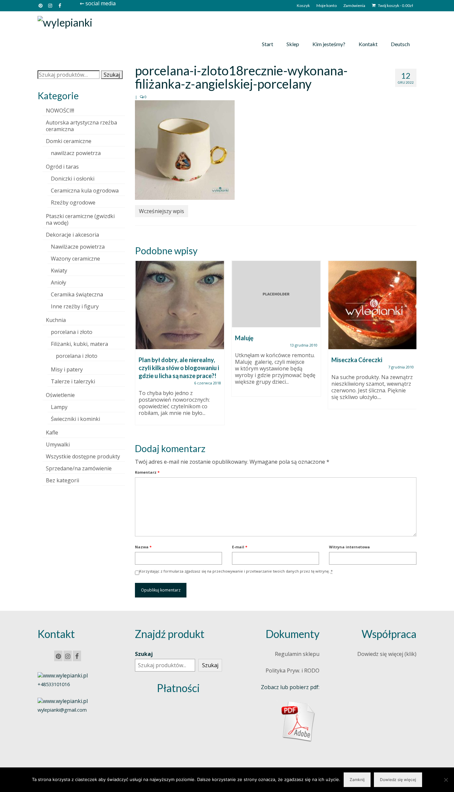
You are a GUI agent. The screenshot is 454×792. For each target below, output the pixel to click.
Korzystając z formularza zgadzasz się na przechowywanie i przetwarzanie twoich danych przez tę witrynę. (236, 571)
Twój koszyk (395, 5)
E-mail (239, 546)
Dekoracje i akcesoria (72, 234)
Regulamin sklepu (297, 654)
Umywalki (58, 444)
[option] (180, 346)
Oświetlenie (60, 395)
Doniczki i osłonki (72, 178)
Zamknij (357, 779)
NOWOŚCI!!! (60, 110)
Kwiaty (59, 270)
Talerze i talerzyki (73, 381)
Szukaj (112, 74)
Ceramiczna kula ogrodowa (85, 190)
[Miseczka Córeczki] (372, 305)
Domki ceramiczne (68, 141)
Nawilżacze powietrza (78, 246)
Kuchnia (56, 320)
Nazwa (143, 546)
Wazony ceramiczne (75, 258)
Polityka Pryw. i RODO (292, 670)
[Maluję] (276, 294)
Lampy (59, 407)
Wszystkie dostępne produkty (83, 456)
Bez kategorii (62, 480)
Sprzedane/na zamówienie (79, 468)
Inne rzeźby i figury (75, 306)
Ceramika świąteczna (77, 294)
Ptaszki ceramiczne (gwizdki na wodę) (80, 219)
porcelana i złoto (71, 332)
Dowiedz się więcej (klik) (386, 654)
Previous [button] (141, 346)
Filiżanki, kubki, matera (79, 344)
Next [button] (410, 346)
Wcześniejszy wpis (161, 211)
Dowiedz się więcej (398, 779)
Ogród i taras (62, 166)
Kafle (52, 432)
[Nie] (445, 779)
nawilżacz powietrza (76, 153)
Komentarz (147, 472)
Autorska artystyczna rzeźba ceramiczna (81, 126)
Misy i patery (67, 369)
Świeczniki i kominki (75, 419)
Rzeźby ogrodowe (73, 202)
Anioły (58, 282)
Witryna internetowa (349, 546)
